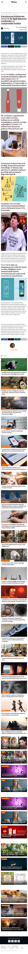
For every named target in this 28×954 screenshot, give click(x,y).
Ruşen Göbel (6, 28)
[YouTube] (18, 941)
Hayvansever (5, 369)
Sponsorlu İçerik (6, 655)
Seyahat (4, 615)
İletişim (22, 947)
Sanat (3, 408)
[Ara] (25, 2)
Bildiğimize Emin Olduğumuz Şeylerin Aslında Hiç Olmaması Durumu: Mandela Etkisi (13, 392)
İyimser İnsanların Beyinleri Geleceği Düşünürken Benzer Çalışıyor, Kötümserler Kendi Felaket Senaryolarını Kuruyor (14, 506)
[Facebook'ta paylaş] (4, 46)
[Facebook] (9, 941)
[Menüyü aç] (2, 2)
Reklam (17, 947)
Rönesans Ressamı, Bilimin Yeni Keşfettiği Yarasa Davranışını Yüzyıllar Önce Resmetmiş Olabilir (14, 412)
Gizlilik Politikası (15, 946)
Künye (8, 946)
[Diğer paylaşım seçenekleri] (24, 46)
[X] (12, 941)
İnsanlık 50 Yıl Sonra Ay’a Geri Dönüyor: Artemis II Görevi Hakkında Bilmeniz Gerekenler (13, 639)
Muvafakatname (4, 947)
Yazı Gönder (11, 947)
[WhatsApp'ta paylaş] (17, 46)
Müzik (3, 578)
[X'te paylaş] (11, 46)
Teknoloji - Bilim (8, 12)
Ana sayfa (2, 12)
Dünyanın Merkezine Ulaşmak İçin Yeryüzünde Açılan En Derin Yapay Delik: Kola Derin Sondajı (13, 619)
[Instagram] (15, 941)
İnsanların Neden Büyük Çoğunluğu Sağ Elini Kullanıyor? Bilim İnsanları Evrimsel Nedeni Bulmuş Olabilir (14, 526)
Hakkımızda (3, 946)
